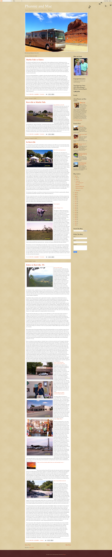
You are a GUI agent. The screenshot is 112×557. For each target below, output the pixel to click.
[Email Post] (46, 94)
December (77, 190)
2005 (76, 176)
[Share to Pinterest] (53, 94)
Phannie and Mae (38, 6)
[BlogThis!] (50, 94)
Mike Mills (83, 102)
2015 (76, 208)
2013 (76, 205)
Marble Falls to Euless (35, 59)
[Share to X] (51, 94)
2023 (76, 223)
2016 (76, 210)
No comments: (42, 94)
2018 (76, 214)
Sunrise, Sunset (81, 126)
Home (48, 545)
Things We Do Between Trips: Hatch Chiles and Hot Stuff (83, 154)
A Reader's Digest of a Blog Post (82, 144)
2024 (76, 225)
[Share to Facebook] (52, 94)
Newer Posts (28, 545)
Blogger (64, 554)
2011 (76, 201)
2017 (76, 212)
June (77, 179)
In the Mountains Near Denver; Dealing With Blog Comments (82, 163)
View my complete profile (78, 120)
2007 (76, 194)
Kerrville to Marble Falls (36, 102)
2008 (76, 196)
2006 (76, 192)
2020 (76, 217)
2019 (76, 216)
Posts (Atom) (31, 547)
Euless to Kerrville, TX (35, 264)
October (77, 181)
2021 (76, 219)
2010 (76, 199)
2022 (76, 221)
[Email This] (48, 94)
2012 (76, 203)
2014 (76, 207)
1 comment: (42, 540)
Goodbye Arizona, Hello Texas (83, 135)
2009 (76, 198)
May (77, 177)
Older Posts (68, 545)
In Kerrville (30, 142)
